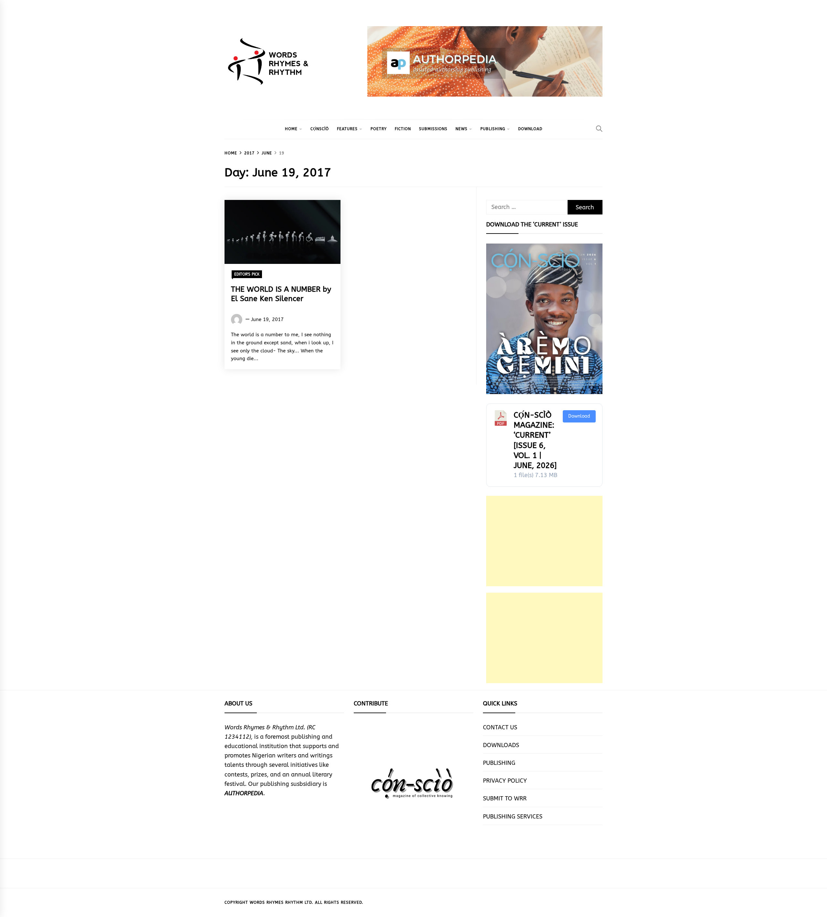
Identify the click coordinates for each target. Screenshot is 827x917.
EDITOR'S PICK (246, 274)
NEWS (461, 129)
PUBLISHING (492, 129)
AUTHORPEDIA (244, 793)
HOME (291, 129)
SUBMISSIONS (433, 129)
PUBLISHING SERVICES (512, 816)
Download (579, 416)
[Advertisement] (544, 541)
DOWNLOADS (501, 745)
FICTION (403, 129)
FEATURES (347, 129)
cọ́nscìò (319, 129)
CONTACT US (500, 727)
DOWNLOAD (530, 129)
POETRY (379, 129)
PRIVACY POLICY (505, 780)
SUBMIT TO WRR (505, 798)
